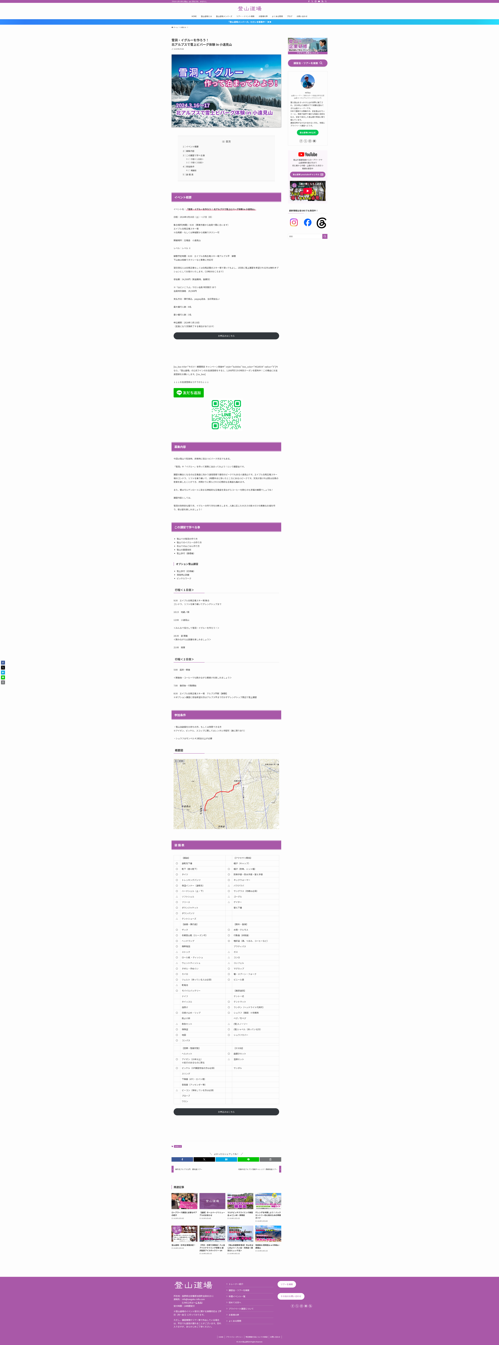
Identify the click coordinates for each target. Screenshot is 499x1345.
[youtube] (319, 1)
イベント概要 (192, 146)
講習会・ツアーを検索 (239, 1290)
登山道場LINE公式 (308, 132)
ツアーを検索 (287, 1284)
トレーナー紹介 (236, 1284)
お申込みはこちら (226, 335)
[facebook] (309, 1)
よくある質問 (235, 1320)
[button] (182, 1159)
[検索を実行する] (324, 236)
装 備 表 (189, 174)
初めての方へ (235, 1302)
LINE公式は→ (192, 1302)
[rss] (322, 1)
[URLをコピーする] (270, 1159)
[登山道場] (249, 8)
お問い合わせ (275, 1337)
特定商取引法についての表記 (257, 1337)
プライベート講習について (241, 1308)
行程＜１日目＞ (197, 159)
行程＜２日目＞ (197, 162)
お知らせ (178, 1146)
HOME (221, 1337)
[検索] (325, 1)
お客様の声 (234, 1314)
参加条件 (190, 166)
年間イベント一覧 (237, 1296)
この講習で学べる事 (195, 155)
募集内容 (190, 150)
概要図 (193, 170)
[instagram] (315, 1)
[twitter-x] (312, 1)
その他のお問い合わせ (291, 1296)
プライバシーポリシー (234, 1337)
